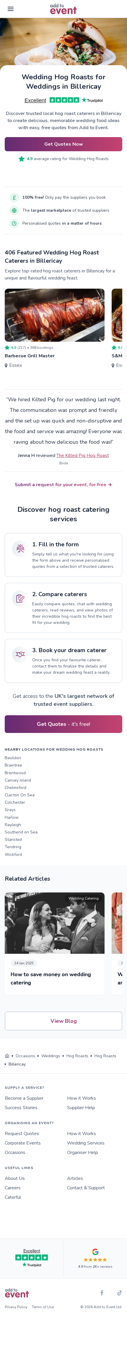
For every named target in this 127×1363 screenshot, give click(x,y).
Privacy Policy (16, 1307)
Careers (13, 1188)
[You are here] (7, 1056)
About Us (15, 1178)
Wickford (13, 854)
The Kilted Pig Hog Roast (82, 455)
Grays (10, 810)
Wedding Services (86, 1143)
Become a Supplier (24, 1098)
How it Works (81, 1098)
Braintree (13, 765)
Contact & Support (86, 1188)
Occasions (15, 1152)
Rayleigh (13, 825)
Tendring (13, 847)
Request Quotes (22, 1133)
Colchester (15, 802)
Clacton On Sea (20, 795)
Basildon (13, 758)
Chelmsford (15, 787)
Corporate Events (23, 1143)
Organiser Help (82, 1152)
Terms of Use (43, 1307)
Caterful (13, 1197)
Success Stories (21, 1107)
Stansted (13, 839)
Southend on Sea (21, 832)
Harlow (12, 817)
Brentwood (15, 773)
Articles (75, 1178)
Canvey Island (18, 780)
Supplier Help (81, 1107)
